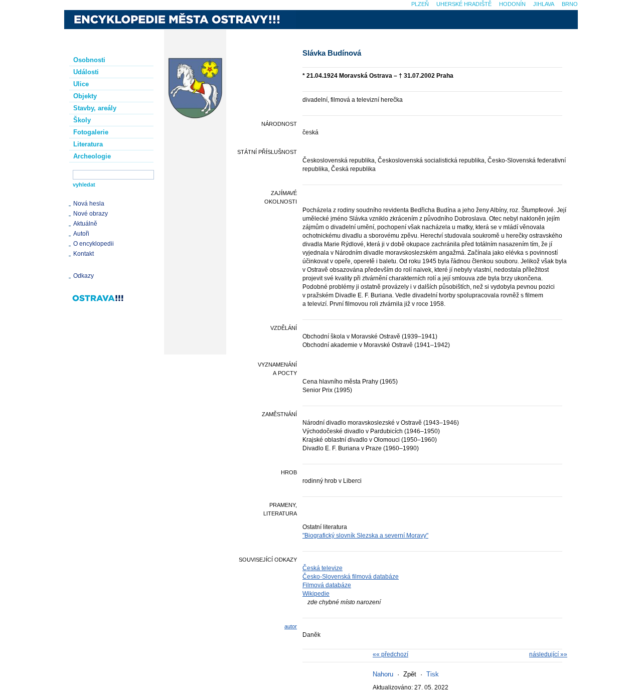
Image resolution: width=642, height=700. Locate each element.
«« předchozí (390, 654)
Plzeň (420, 4)
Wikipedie (316, 593)
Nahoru (383, 674)
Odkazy (83, 275)
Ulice (81, 84)
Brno (570, 4)
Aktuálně (85, 223)
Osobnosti (89, 60)
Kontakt (83, 253)
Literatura (88, 144)
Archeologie (92, 156)
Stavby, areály (94, 108)
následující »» (548, 654)
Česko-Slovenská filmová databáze (350, 576)
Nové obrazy (90, 213)
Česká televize (322, 568)
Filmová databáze (326, 585)
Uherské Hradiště (464, 4)
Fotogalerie (90, 132)
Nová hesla (88, 203)
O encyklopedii (93, 243)
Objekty (85, 96)
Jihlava (543, 4)
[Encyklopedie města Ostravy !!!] (180, 19)
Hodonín (512, 4)
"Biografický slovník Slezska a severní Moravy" (365, 535)
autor (290, 626)
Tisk (432, 674)
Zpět (409, 674)
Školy (82, 120)
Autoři (81, 233)
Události (86, 72)
